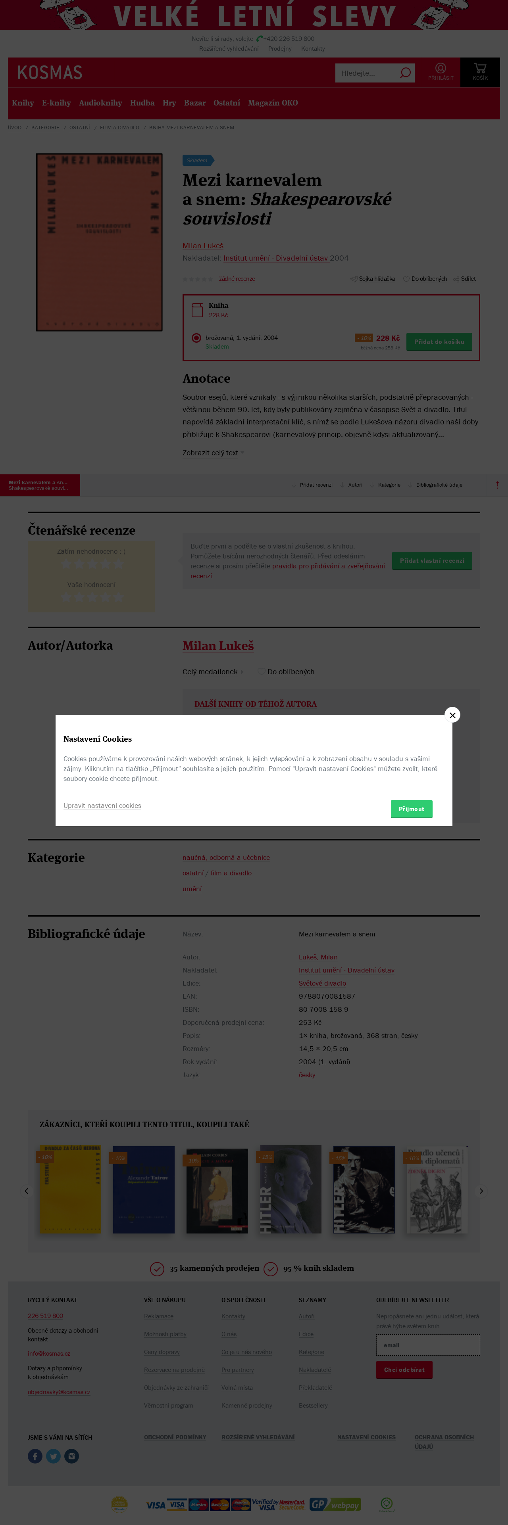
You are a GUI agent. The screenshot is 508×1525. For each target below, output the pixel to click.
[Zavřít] (452, 715)
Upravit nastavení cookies (102, 805)
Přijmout (412, 809)
